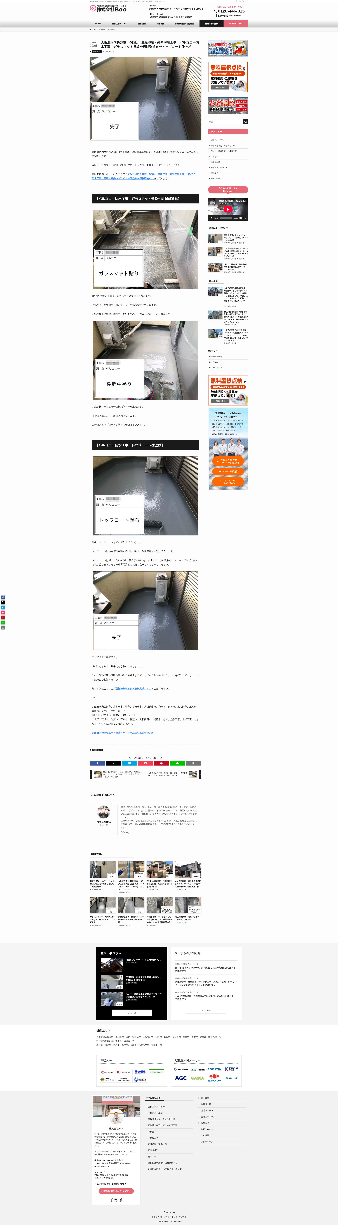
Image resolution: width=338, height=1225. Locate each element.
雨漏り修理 (215, 178)
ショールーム (207, 1142)
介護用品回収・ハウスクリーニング (165, 1169)
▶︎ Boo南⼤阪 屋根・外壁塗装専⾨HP (110, 1184)
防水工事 (214, 173)
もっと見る (132, 1013)
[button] (97, 763)
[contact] (246, 1)
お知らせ (215, 362)
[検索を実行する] (245, 121)
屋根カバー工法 (217, 140)
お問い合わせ (207, 1129)
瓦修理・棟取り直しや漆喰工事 (224, 151)
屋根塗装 (214, 157)
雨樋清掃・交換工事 (219, 167)
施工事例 (205, 1098)
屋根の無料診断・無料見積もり (162, 1163)
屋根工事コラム (217, 367)
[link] (123, 832)
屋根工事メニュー (156, 1107)
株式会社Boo (104, 822)
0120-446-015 (231, 11)
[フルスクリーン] (244, 218)
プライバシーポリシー (162, 1217)
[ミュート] (240, 218)
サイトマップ (179, 1217)
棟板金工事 (215, 162)
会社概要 (205, 1135)
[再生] (211, 218)
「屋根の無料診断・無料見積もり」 (132, 688)
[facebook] (236, 1)
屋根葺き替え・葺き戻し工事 (223, 146)
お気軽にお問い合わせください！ (116, 1191)
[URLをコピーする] (193, 763)
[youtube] (239, 1)
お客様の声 (206, 1104)
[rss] (243, 1)
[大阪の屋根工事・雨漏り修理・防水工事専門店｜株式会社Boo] (108, 8)
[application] (228, 209)
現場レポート (97, 51)
